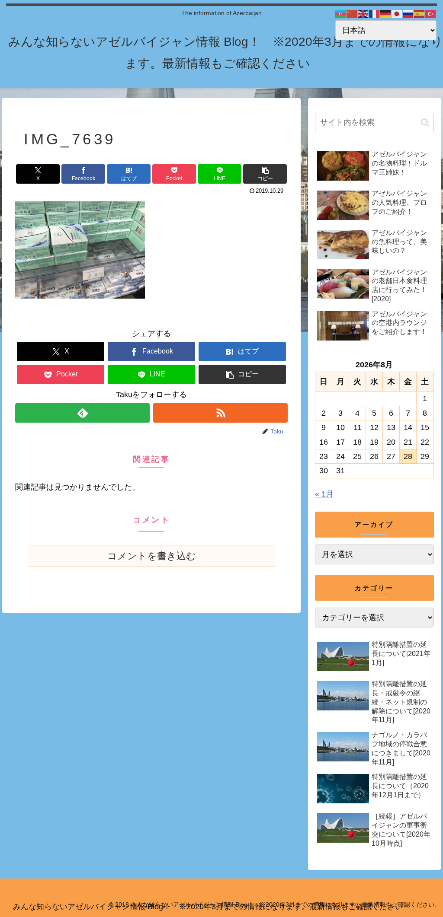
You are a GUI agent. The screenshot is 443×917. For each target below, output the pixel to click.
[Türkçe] (431, 13)
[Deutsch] (386, 13)
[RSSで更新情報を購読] (220, 413)
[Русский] (408, 13)
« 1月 (324, 494)
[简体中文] (352, 13)
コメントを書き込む (151, 556)
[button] (265, 174)
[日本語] (397, 13)
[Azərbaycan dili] (341, 13)
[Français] (374, 13)
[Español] (419, 13)
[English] (363, 13)
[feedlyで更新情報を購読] (82, 413)
